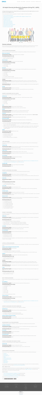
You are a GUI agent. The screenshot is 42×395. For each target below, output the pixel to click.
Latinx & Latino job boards (8, 21)
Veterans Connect (5, 295)
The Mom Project (5, 190)
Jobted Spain (6, 362)
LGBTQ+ (15, 378)
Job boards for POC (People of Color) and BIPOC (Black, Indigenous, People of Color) (17, 16)
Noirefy (3, 86)
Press (25, 388)
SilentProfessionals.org (7, 357)
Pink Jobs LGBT (4, 163)
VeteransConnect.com (27, 160)
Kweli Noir (4, 113)
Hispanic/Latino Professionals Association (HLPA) (10, 246)
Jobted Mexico (6, 361)
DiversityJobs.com (6, 355)
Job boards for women (7, 18)
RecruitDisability (5, 230)
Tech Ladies (4, 185)
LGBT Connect (4, 150)
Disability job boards (7, 19)
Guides (16, 386)
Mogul (5, 356)
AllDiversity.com (21, 161)
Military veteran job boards (8, 22)
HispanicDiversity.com (7, 161)
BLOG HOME (18, 1)
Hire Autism (4, 330)
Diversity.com (6, 354)
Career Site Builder (7, 386)
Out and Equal (4, 155)
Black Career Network (6, 53)
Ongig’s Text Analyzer (28, 369)
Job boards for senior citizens (8, 25)
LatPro (3, 267)
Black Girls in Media (5, 118)
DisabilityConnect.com (34, 160)
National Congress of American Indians (9, 315)
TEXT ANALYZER (33, 1)
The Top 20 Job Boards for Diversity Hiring (10, 374)
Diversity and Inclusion (8, 378)
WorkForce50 (4, 343)
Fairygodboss (4, 172)
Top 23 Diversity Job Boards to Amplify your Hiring (12, 373)
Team (25, 386)
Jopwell (3, 109)
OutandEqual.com (14, 161)
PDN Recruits (4, 96)
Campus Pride (4, 145)
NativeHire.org (4, 308)
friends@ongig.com (21, 394)
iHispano (3, 253)
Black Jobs (4, 67)
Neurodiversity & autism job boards (9, 24)
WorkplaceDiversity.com (7, 359)
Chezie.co (5, 353)
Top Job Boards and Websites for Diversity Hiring (11, 375)
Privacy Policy (35, 386)
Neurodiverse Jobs (5, 334)
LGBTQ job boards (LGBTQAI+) (9, 17)
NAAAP (3, 129)
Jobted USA (5, 360)
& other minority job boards (8, 26)
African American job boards (8, 15)
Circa (3, 105)
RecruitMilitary (4, 281)
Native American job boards (8, 23)
